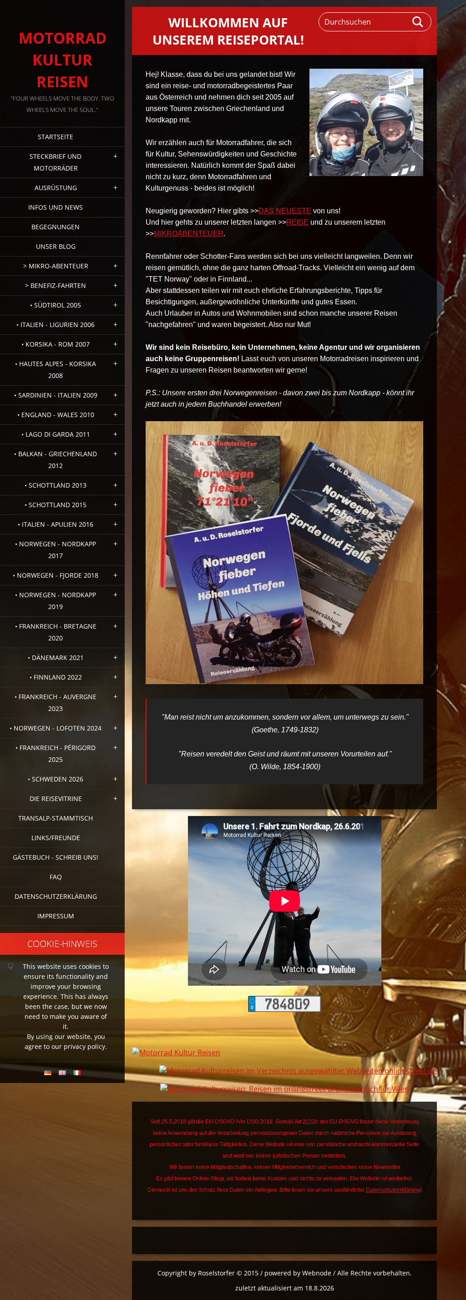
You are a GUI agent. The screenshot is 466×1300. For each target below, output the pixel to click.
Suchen (418, 22)
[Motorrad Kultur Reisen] (176, 1053)
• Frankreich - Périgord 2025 (55, 753)
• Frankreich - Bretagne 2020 (55, 632)
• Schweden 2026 (55, 779)
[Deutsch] (47, 1072)
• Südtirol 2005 (55, 305)
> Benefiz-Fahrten (55, 285)
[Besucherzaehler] (284, 1009)
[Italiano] (77, 1072)
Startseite (55, 136)
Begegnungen (55, 226)
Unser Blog (56, 246)
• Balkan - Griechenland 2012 (55, 459)
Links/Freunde (55, 837)
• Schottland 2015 (55, 504)
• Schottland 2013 (55, 485)
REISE (297, 222)
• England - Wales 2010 (55, 414)
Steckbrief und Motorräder (55, 162)
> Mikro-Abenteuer (55, 266)
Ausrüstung (56, 187)
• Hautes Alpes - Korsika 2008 (55, 369)
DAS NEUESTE (284, 211)
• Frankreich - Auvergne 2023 (55, 702)
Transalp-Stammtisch (55, 818)
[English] (62, 1072)
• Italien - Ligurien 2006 (55, 324)
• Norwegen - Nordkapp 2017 (55, 549)
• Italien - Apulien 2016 (55, 524)
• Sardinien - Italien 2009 (55, 395)
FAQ (56, 876)
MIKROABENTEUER (188, 233)
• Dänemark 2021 (56, 657)
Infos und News (55, 207)
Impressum (55, 916)
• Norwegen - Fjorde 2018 (55, 575)
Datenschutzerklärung (56, 896)
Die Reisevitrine (56, 798)
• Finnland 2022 (56, 677)
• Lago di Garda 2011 (55, 434)
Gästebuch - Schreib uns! (55, 857)
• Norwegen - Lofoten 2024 (55, 728)
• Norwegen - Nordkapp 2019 (55, 600)
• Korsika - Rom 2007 (55, 344)
